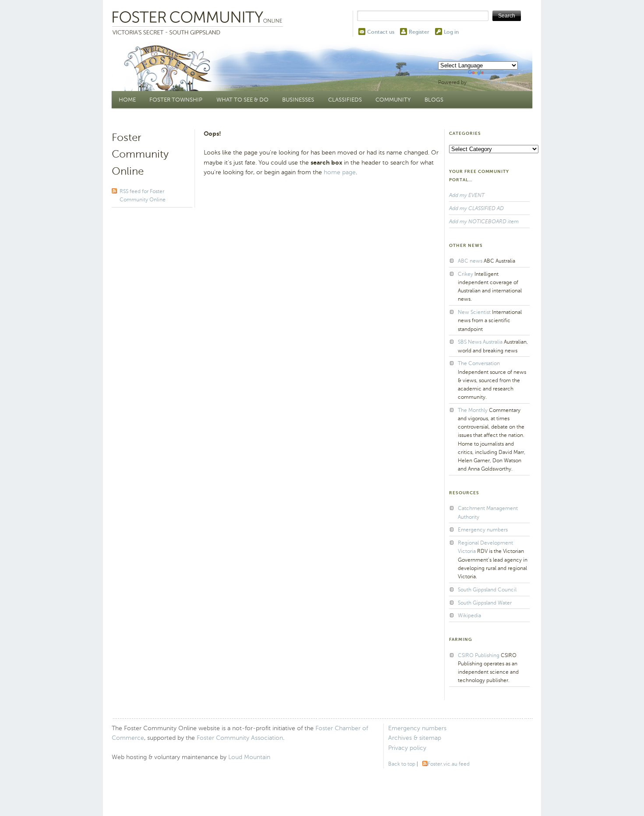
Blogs (434, 99)
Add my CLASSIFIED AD (476, 208)
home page (340, 172)
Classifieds (345, 99)
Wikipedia (469, 615)
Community (392, 99)
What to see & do (242, 99)
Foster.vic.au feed (449, 764)
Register (419, 32)
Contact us (380, 32)
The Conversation (479, 363)
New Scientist (474, 312)
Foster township (175, 99)
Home (127, 99)
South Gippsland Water (485, 603)
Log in (451, 32)
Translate (495, 82)
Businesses (298, 99)
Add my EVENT (467, 195)
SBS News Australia (480, 342)
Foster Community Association (240, 738)
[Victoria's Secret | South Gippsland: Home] (199, 24)
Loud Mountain (249, 757)
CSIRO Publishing (478, 655)
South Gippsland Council (487, 590)
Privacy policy (407, 748)
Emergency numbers (483, 530)
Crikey (465, 274)
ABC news (470, 261)
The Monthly (473, 410)
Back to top (401, 764)
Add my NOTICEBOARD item (484, 221)
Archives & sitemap (414, 738)
